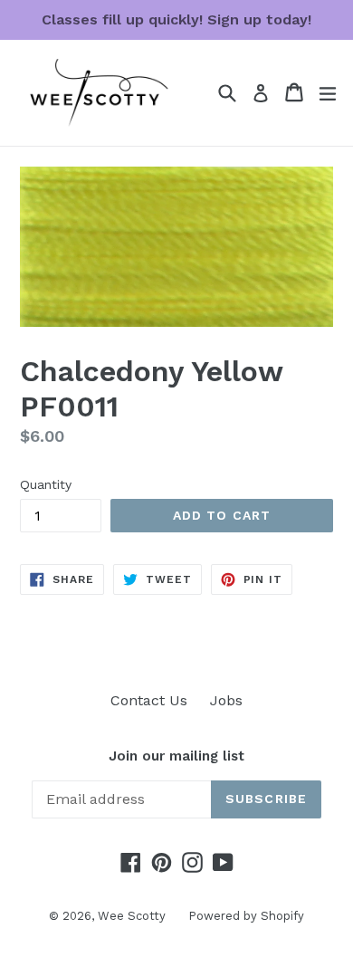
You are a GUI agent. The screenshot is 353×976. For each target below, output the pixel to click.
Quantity (46, 484)
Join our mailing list (176, 756)
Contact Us (148, 700)
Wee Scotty (132, 916)
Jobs (226, 700)
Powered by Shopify (246, 916)
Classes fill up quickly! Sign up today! (176, 19)
